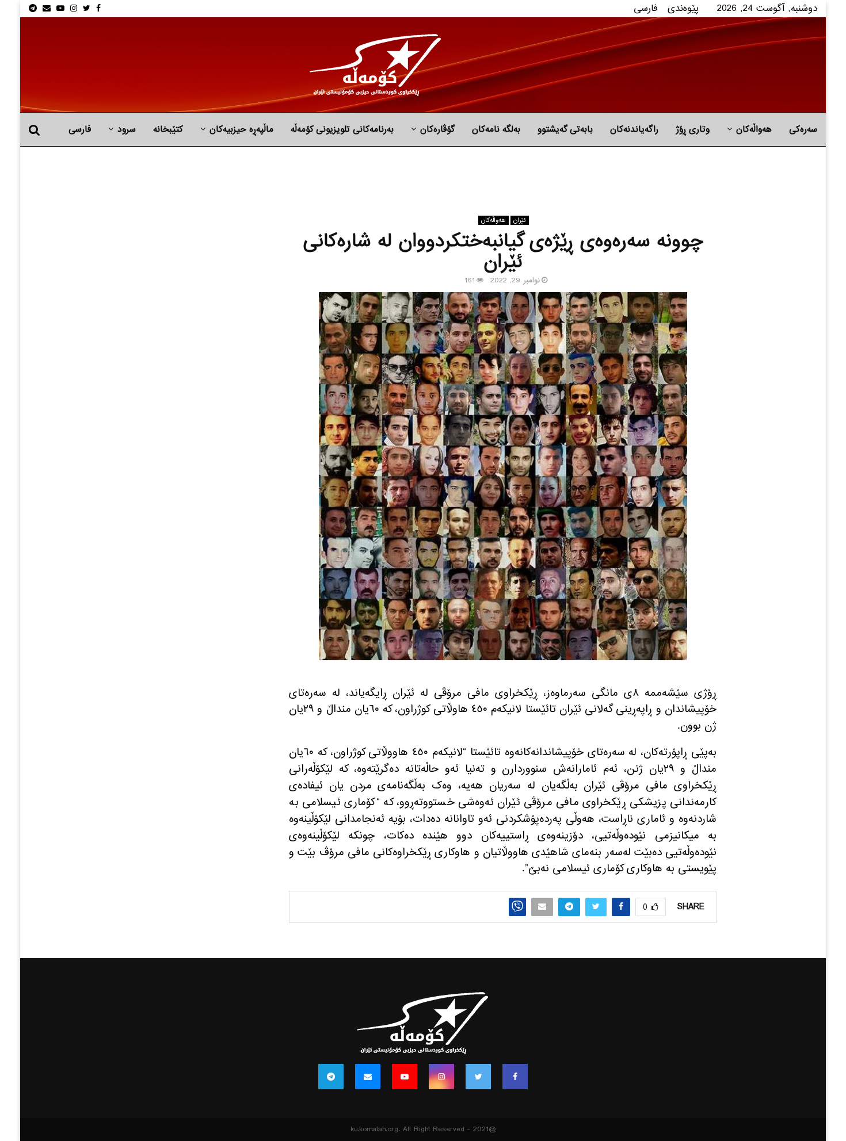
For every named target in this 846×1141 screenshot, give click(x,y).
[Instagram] (441, 1076)
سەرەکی (803, 129)
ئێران (519, 220)
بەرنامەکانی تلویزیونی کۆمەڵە (342, 129)
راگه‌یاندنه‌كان (634, 129)
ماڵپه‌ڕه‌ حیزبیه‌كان (241, 129)
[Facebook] (515, 1076)
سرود (126, 129)
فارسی (646, 8)
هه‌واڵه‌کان (754, 129)
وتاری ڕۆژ (693, 129)
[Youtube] (404, 1076)
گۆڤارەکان (437, 129)
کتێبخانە (168, 129)
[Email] (367, 1076)
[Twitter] (478, 1076)
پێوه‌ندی (683, 8)
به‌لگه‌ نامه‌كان (496, 129)
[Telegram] (331, 1076)
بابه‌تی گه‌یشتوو (565, 129)
